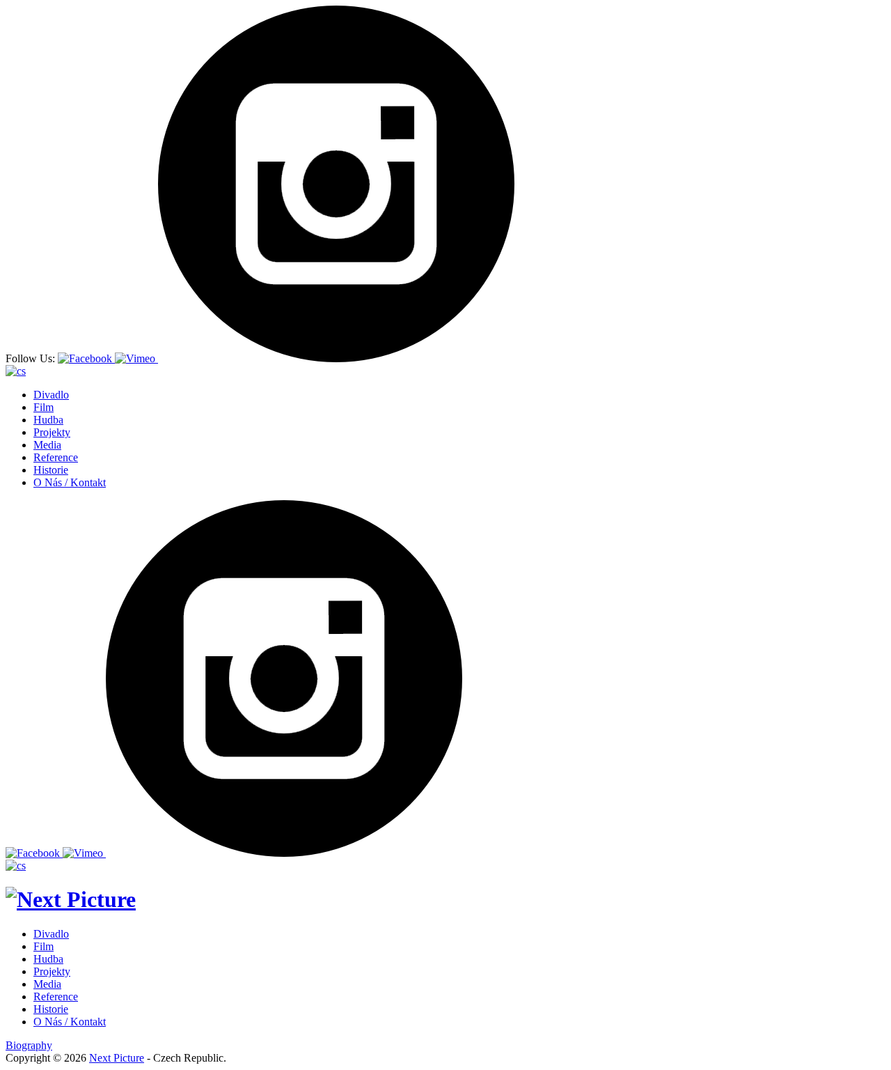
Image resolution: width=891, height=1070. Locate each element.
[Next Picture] (71, 899)
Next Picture (116, 1058)
